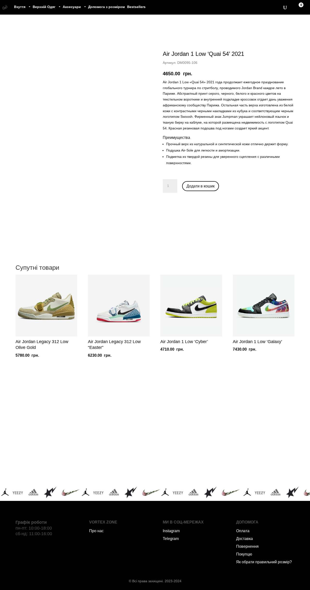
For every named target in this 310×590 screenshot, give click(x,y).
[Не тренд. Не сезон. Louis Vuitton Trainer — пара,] (249, 431)
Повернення (247, 546)
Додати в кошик (200, 186)
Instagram (171, 531)
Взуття (19, 6)
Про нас (96, 531)
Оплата (242, 531)
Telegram (171, 539)
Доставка (244, 539)
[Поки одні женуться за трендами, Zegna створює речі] (186, 431)
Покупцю (244, 554)
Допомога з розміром (106, 6)
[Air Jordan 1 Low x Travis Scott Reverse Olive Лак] (124, 431)
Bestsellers (136, 6)
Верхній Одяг (44, 6)
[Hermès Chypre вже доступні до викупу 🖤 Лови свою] (186, 467)
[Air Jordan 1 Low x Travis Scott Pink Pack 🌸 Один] (124, 467)
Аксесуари (72, 6)
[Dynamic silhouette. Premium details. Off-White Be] (249, 467)
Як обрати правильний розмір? (264, 562)
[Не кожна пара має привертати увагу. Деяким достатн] (61, 467)
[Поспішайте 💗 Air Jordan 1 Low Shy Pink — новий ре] (61, 431)
